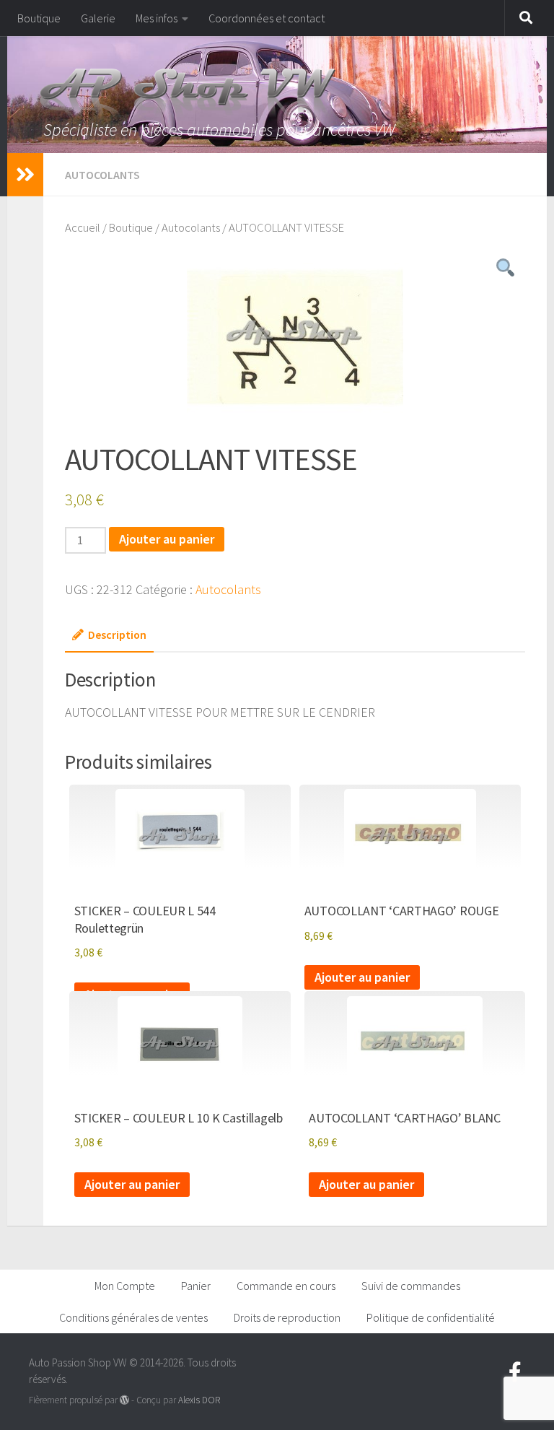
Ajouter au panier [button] (362, 977)
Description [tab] (117, 634)
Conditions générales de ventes (133, 1317)
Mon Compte (124, 1285)
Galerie (98, 18)
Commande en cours (286, 1285)
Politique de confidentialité (430, 1317)
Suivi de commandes (410, 1285)
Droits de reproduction (287, 1317)
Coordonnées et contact (266, 18)
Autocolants (102, 174)
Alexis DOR (199, 1400)
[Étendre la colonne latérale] (25, 174)
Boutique (39, 18)
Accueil (82, 227)
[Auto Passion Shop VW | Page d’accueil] (277, 94)
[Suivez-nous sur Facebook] (515, 1372)
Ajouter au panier (166, 539)
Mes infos (156, 18)
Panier (196, 1285)
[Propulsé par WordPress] (124, 1400)
